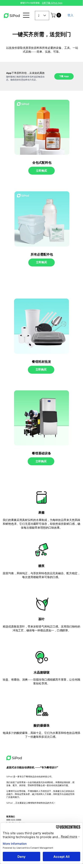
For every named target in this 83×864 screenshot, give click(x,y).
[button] (56, 15)
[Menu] (26, 15)
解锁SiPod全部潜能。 (41, 2)
